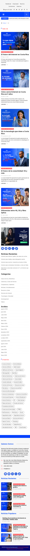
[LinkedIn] (6, 248)
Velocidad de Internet (7, 427)
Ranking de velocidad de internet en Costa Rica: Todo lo (20, 527)
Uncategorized (5, 299)
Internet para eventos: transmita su (20, 505)
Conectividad (18, 379)
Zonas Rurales (22, 427)
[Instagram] (9, 248)
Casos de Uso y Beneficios (8, 278)
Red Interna (14, 412)
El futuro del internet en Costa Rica (15, 55)
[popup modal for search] (26, 14)
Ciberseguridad (5, 373)
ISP (14, 400)
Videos (3, 302)
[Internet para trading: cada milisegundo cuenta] (6, 496)
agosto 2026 (4, 309)
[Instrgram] (19, 9)
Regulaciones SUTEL (11, 548)
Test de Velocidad (6, 424)
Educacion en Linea (19, 385)
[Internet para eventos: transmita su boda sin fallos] (6, 506)
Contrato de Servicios (7, 385)
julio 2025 (3, 346)
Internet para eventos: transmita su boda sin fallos (14, 262)
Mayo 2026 (4, 317)
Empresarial (15, 3)
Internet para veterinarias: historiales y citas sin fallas (14, 265)
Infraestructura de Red (15, 388)
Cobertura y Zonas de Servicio (8, 281)
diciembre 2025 (5, 332)
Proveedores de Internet (8, 406)
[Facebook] (24, 9)
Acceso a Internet (6, 364)
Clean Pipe (14, 373)
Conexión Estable (18, 382)
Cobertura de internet (20, 376)
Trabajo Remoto (17, 424)
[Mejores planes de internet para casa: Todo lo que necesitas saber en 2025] (6, 537)
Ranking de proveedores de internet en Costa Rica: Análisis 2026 (14, 518)
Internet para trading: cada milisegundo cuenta (19, 18)
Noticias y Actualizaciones (7, 89)
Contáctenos (12, 6)
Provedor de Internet (18, 403)
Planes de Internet (6, 403)
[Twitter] (26, 9)
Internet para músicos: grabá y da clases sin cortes (14, 256)
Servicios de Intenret (18, 418)
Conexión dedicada (6, 382)
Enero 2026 (4, 329)
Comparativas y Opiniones (7, 284)
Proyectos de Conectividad (8, 409)
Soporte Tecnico (6, 421)
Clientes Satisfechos (7, 376)
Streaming (15, 421)
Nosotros (22, 3)
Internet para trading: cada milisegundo (19, 496)
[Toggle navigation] (3, 14)
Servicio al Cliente (6, 418)
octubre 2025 (4, 338)
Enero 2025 (4, 355)
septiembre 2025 (5, 341)
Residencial (8, 3)
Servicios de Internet (6, 293)
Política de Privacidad (23, 547)
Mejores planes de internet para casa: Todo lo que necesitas (20, 537)
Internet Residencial (20, 397)
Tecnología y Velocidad (6, 168)
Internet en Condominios (8, 394)
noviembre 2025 (5, 335)
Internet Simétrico (6, 400)
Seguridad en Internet (19, 415)
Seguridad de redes (6, 415)
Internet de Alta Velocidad (8, 391)
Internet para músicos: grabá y (20, 486)
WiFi (16, 427)
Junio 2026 (4, 314)
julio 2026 (3, 312)
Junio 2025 (4, 349)
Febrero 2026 (4, 326)
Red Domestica (6, 412)
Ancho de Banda (17, 364)
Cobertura (19, 6)
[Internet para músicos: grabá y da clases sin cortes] (6, 486)
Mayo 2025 (4, 352)
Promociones (20, 548)
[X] (13, 248)
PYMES (19, 409)
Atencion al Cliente (6, 367)
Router (21, 412)
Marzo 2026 (4, 323)
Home (4, 23)
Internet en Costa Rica (21, 394)
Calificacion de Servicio (7, 370)
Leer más (3, 64)
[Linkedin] (16, 9)
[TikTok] (16, 248)
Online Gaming (21, 400)
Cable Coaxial (17, 367)
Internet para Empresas (7, 397)
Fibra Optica (5, 388)
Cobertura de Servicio (7, 379)
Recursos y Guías (5, 290)
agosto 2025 (4, 343)
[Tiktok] (21, 9)
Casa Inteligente (19, 370)
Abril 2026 (3, 320)
